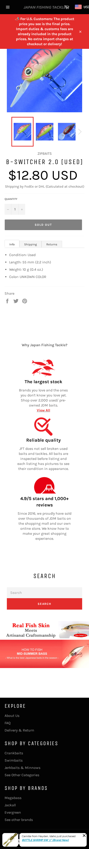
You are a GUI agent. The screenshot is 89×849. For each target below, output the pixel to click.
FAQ (7, 723)
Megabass (13, 798)
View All (43, 410)
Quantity (11, 199)
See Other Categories (22, 775)
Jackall (10, 805)
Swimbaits (14, 760)
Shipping (30, 244)
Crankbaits (14, 753)
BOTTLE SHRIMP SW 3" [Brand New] (45, 840)
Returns (51, 244)
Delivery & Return (19, 730)
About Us (12, 715)
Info (12, 244)
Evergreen (13, 812)
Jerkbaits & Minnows (22, 767)
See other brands (19, 820)
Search (45, 603)
